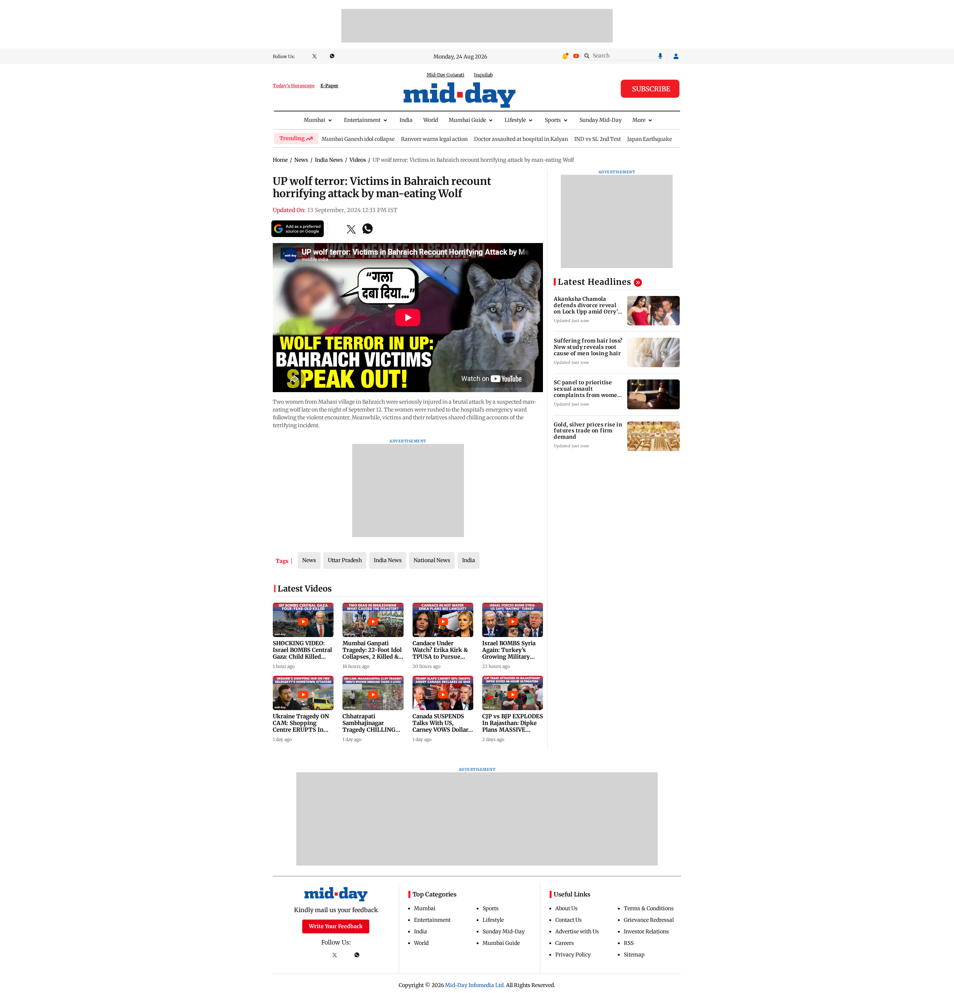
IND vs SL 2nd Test (597, 139)
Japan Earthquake (649, 139)
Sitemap (634, 954)
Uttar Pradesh (345, 560)
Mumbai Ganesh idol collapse (358, 139)
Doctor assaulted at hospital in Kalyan (521, 139)
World (430, 120)
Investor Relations (646, 931)
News (309, 560)
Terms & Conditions (649, 908)
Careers (564, 943)
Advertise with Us (577, 931)
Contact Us (568, 920)
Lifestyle (515, 120)
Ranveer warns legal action (434, 139)
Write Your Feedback (336, 926)
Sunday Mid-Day (600, 120)
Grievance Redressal (649, 920)
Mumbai (314, 120)
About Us (566, 908)
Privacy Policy (573, 954)
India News (388, 560)
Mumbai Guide (467, 120)
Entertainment (362, 120)
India (406, 120)
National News (432, 560)
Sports (553, 120)
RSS (629, 943)
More (638, 120)
